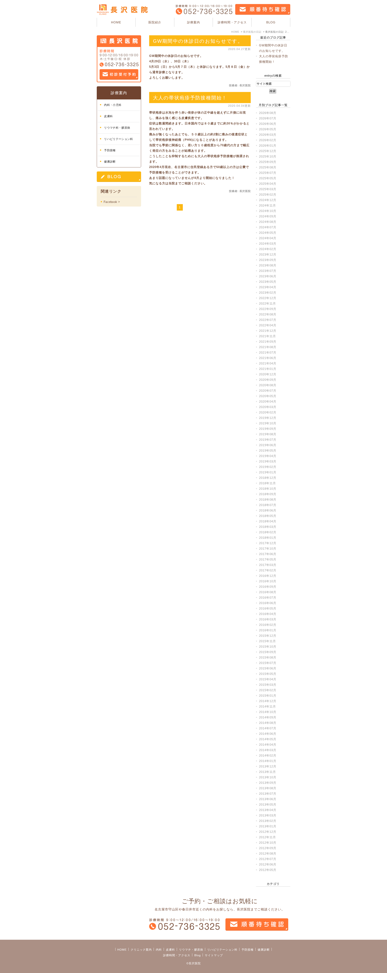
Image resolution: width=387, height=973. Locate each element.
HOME (116, 22)
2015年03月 (267, 684)
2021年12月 (267, 330)
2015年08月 (267, 657)
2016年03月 (267, 619)
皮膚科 (108, 116)
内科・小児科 (112, 104)
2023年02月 (267, 292)
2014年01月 (267, 761)
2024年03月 (267, 243)
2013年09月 (267, 782)
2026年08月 (267, 113)
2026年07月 (267, 118)
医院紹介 (154, 22)
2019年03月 (267, 461)
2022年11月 (267, 303)
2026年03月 (267, 134)
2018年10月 (267, 488)
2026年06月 (267, 123)
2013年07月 (267, 793)
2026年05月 (267, 129)
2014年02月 (267, 755)
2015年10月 (267, 646)
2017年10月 (267, 548)
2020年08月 (267, 385)
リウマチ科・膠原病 (117, 127)
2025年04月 (267, 183)
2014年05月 (267, 739)
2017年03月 (267, 565)
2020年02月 (267, 412)
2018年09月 (267, 494)
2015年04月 (267, 679)
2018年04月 (267, 521)
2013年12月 (267, 766)
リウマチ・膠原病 (191, 949)
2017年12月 (267, 543)
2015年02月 (267, 690)
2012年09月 (267, 848)
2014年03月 (267, 750)
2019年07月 (267, 439)
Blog (197, 955)
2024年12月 (267, 200)
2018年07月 (267, 505)
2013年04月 (267, 810)
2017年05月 (267, 559)
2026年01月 (267, 145)
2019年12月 (267, 418)
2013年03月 (267, 815)
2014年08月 (267, 723)
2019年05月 (267, 450)
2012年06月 (267, 864)
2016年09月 (267, 586)
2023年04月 (267, 287)
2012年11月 (267, 837)
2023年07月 (267, 270)
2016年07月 (267, 597)
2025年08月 (267, 167)
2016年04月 (267, 614)
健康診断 (109, 161)
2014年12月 (267, 701)
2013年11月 (267, 772)
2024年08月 (267, 221)
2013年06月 (267, 799)
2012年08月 (267, 853)
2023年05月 (267, 281)
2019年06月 (267, 445)
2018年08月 (267, 499)
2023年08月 (267, 265)
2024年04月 (267, 238)
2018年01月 (267, 537)
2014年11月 (267, 706)
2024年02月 (267, 249)
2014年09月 (267, 717)
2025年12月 (267, 151)
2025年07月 (267, 172)
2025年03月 (267, 189)
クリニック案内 (141, 949)
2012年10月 (267, 842)
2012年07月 (267, 859)
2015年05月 (267, 673)
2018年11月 (267, 483)
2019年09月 (267, 428)
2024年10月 (267, 211)
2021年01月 (267, 369)
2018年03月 (267, 526)
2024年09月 (267, 216)
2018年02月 (267, 532)
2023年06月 (267, 276)
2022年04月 (267, 325)
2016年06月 (267, 603)
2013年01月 (267, 826)
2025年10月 (267, 156)
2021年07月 (267, 352)
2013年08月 (267, 788)
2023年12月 (267, 254)
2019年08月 (267, 434)
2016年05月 (267, 608)
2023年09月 (267, 260)
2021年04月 (267, 363)
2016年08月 (267, 592)
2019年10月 (267, 423)
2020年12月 (267, 374)
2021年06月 (267, 358)
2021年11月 (267, 336)
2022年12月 (267, 298)
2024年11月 (267, 205)
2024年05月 (267, 232)
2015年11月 (267, 641)
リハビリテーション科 (118, 139)
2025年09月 (267, 162)
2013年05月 (267, 804)
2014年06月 (267, 733)
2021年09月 (267, 341)
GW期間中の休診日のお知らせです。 (198, 41)
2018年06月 (267, 510)
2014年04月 (267, 744)
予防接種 (109, 150)
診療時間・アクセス (232, 22)
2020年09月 (267, 379)
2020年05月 (267, 396)
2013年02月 (267, 821)
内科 (159, 949)
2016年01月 (267, 630)
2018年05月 (267, 516)
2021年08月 (267, 347)
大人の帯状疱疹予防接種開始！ (190, 97)
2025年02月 (267, 194)
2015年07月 (267, 663)
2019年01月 (267, 472)
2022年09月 (267, 309)
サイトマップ (214, 955)
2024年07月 (267, 227)
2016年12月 (267, 575)
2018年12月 (267, 477)
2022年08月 (267, 314)
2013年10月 (267, 777)
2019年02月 (267, 467)
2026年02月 (267, 140)
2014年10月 (267, 712)
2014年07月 (267, 728)
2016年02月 (267, 624)
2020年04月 (267, 401)
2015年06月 (267, 668)
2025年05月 (267, 178)
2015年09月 (267, 652)
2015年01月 (267, 695)
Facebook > (112, 202)
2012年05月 (267, 870)
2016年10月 (267, 581)
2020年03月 (267, 407)
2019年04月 (267, 456)
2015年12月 (267, 635)
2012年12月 (267, 831)
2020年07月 (267, 390)
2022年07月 (267, 320)
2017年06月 (267, 554)
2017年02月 (267, 570)
